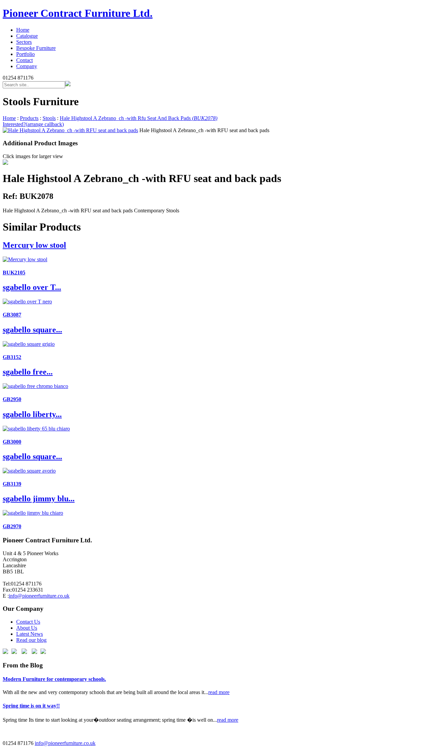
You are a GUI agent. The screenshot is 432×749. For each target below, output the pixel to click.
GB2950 (12, 399)
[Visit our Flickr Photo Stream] (43, 652)
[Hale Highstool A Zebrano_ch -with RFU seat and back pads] (70, 130)
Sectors (24, 42)
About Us (26, 628)
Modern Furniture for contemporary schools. (54, 679)
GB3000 (12, 442)
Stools (49, 118)
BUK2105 (14, 272)
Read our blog (31, 640)
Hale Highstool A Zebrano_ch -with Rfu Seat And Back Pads (138, 118)
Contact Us (28, 622)
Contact (24, 60)
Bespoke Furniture (36, 48)
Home (22, 30)
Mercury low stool (34, 245)
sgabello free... (28, 371)
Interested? (33, 124)
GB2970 (12, 526)
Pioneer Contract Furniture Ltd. (78, 13)
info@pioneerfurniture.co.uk (39, 596)
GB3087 (12, 315)
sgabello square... (32, 329)
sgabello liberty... (32, 414)
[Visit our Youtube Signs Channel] (34, 652)
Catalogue (27, 36)
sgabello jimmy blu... (39, 498)
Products (29, 118)
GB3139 (12, 484)
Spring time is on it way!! (31, 706)
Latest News (29, 634)
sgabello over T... (32, 287)
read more (219, 692)
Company (26, 66)
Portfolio (25, 54)
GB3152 (12, 357)
